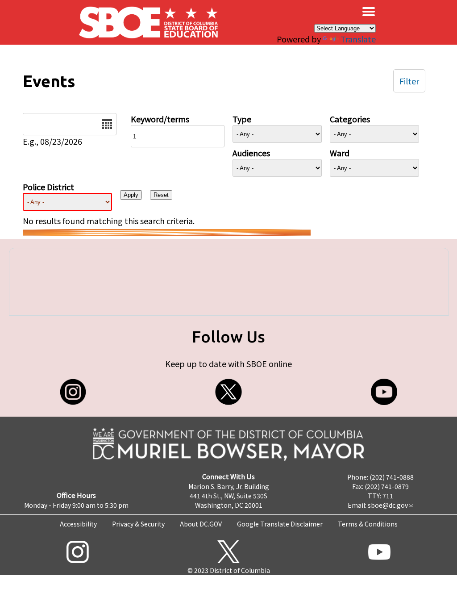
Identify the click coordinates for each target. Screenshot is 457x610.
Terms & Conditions (368, 523)
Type (242, 119)
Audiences (251, 153)
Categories (350, 119)
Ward (339, 153)
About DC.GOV (201, 523)
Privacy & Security (138, 523)
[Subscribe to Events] (167, 232)
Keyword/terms (160, 119)
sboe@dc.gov (388, 505)
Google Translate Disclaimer (280, 523)
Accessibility (78, 523)
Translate (358, 39)
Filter (409, 81)
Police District (48, 186)
